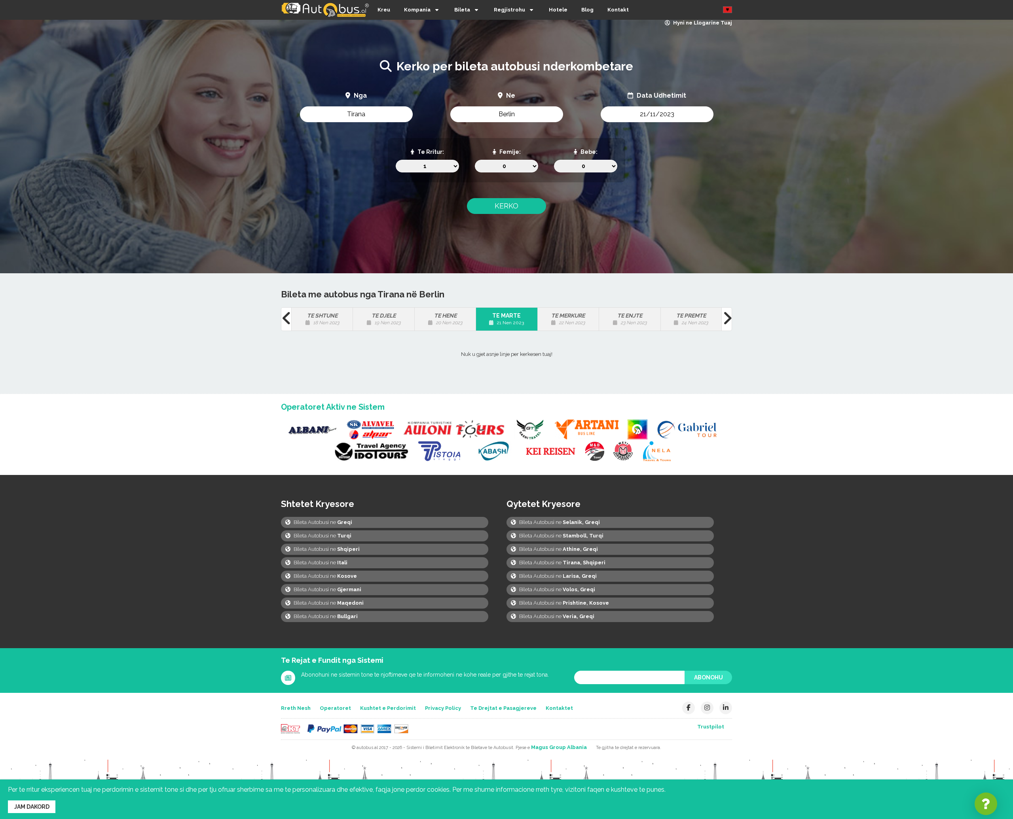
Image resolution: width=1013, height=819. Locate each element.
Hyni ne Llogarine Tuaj (702, 23)
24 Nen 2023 (692, 318)
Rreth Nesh (296, 708)
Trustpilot (710, 727)
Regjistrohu (509, 10)
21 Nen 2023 (508, 318)
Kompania (417, 10)
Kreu (384, 10)
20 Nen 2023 (448, 318)
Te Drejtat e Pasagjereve (503, 708)
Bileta (462, 10)
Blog (587, 10)
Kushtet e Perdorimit (388, 708)
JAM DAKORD (31, 807)
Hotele (558, 10)
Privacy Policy (443, 708)
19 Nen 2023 (386, 318)
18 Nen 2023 (323, 318)
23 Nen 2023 (632, 318)
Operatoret (335, 708)
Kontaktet (559, 708)
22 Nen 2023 (568, 318)
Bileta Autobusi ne (322, 522)
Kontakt (618, 10)
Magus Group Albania (559, 747)
